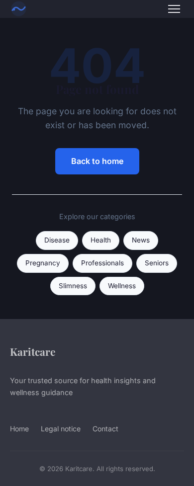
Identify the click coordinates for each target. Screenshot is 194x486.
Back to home (97, 161)
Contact (105, 428)
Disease (57, 240)
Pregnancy (42, 263)
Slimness (73, 286)
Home (19, 428)
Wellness (122, 286)
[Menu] (174, 9)
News (141, 240)
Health (101, 240)
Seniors (157, 263)
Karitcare (32, 351)
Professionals (102, 263)
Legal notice (61, 428)
